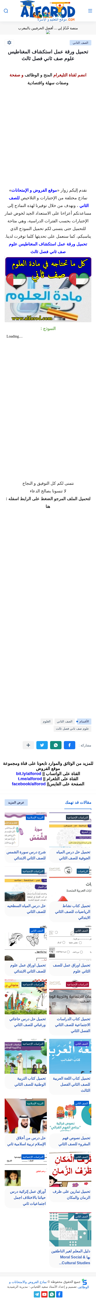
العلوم (47, 721)
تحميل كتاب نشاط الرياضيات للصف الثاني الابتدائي (72, 912)
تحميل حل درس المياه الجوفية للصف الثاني (73, 855)
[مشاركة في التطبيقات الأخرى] (28, 745)
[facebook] (59, 1294)
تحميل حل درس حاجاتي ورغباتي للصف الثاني (27, 1022)
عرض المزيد (16, 802)
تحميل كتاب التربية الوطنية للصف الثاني (30, 1081)
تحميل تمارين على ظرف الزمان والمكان (71, 1194)
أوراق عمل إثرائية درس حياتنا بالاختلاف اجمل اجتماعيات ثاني (28, 1197)
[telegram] (37, 1294)
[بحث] (5, 10)
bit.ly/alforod (28, 773)
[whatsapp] (52, 1294)
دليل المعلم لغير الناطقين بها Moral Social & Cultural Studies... (70, 1257)
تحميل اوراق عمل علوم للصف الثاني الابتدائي (28, 968)
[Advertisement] (48, 135)
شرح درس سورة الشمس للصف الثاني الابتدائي (26, 855)
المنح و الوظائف (38, 75)
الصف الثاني (80, 42)
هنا (48, 506)
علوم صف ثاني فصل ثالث (72, 728)
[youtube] (44, 1294)
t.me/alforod (30, 778)
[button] (69, 745)
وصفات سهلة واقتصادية (48, 83)
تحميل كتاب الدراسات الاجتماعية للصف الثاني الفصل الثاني (72, 1025)
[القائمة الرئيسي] (90, 10)
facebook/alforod (29, 784)
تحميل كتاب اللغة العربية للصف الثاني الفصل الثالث (71, 1084)
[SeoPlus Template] (84, 1282)
